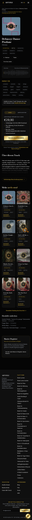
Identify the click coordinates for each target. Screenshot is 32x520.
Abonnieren (25, 510)
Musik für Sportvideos (23, 421)
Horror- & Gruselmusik (23, 443)
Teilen (15, 57)
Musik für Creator (22, 411)
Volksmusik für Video (23, 461)
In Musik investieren (22, 472)
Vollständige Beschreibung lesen (13, 179)
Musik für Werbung (22, 386)
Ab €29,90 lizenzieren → (6, 215)
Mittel (13, 48)
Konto (18, 490)
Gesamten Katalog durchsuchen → (16, 310)
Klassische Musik (21, 458)
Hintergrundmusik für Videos (9, 13)
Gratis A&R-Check (7, 490)
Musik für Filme (21, 383)
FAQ (18, 487)
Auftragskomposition (22, 464)
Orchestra (20, 48)
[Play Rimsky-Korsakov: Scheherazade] (8, 255)
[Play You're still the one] (23, 226)
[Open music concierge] (28, 516)
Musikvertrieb (5, 487)
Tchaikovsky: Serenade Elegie (14, 327)
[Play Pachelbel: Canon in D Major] (23, 197)
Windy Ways (9, 325)
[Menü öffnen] (28, 2)
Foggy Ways (9, 323)
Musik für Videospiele (23, 440)
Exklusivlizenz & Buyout (23, 467)
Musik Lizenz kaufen (22, 380)
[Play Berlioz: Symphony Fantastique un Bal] (8, 226)
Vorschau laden (7, 61)
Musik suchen (21, 378)
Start (3, 8)
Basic (10, 112)
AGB (18, 493)
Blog (18, 485)
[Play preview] (11, 26)
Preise (19, 475)
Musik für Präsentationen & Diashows (22, 426)
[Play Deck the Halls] (8, 284)
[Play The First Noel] (23, 284)
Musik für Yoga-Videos (23, 456)
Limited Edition (22, 112)
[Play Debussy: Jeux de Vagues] (8, 197)
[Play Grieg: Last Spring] (23, 255)
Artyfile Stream (6, 485)
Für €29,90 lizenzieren (16, 138)
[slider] (16, 72)
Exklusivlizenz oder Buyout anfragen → (19, 148)
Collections (20, 478)
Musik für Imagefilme (22, 393)
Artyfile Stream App (20, 103)
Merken (6, 57)
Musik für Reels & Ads (23, 413)
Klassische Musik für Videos (12, 8)
